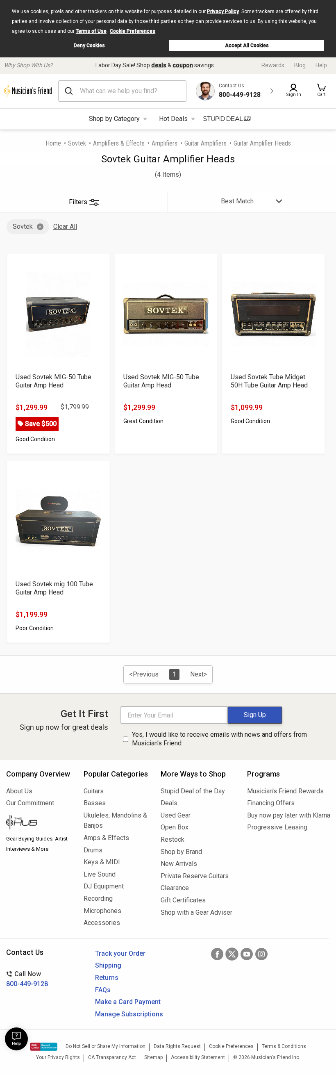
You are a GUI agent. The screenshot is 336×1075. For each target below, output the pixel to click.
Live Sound (100, 874)
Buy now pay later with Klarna (288, 815)
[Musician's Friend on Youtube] (246, 954)
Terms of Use (91, 31)
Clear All (65, 226)
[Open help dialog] (16, 1038)
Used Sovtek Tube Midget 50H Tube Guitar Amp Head (269, 381)
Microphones (102, 911)
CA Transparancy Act (112, 1057)
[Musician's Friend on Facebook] (217, 954)
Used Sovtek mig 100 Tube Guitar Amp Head (54, 588)
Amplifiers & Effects (119, 143)
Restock (172, 839)
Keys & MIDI (102, 862)
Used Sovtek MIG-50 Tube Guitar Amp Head (53, 381)
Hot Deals (173, 119)
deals (158, 65)
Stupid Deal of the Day (193, 791)
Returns (106, 978)
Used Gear (176, 815)
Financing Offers (271, 803)
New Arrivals (179, 864)
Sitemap (153, 1057)
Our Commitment (30, 803)
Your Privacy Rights (58, 1057)
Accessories (102, 923)
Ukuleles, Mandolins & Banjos (115, 820)
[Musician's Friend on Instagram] (261, 954)
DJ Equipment (104, 886)
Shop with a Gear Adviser (196, 912)
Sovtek (77, 143)
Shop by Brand (181, 852)
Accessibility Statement (198, 1057)
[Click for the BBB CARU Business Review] (43, 1047)
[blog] (38, 823)
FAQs (103, 990)
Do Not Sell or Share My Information (105, 1046)
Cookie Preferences (132, 31)
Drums (93, 850)
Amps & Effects (106, 838)
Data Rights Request (177, 1046)
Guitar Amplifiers (205, 143)
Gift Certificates (183, 900)
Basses (95, 803)
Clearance (175, 888)
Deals (169, 803)
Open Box (174, 827)
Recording (98, 898)
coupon (183, 65)
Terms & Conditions (284, 1046)
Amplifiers (164, 143)
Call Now (27, 979)
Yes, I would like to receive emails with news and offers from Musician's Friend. (219, 739)
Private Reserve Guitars (195, 876)
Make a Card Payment (128, 1002)
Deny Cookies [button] (89, 45)
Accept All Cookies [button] (247, 45)
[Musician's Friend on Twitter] (232, 954)
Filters (78, 202)
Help (321, 65)
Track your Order (120, 953)
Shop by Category (114, 119)
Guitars (94, 791)
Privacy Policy (223, 11)
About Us (19, 791)
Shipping (108, 965)
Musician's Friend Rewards (285, 791)
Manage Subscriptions (129, 1014)
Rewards (272, 65)
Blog (300, 65)
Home (53, 143)
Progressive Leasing (277, 827)
